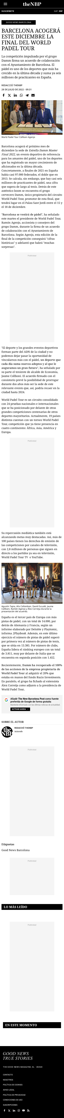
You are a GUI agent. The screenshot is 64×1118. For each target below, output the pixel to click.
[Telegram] (27, 95)
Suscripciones (10, 1105)
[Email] (33, 95)
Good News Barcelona (18, 22)
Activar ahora (19, 709)
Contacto (8, 1075)
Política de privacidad (14, 1095)
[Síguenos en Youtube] (23, 1110)
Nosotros (8, 1080)
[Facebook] (3, 95)
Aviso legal (8, 1090)
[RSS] (28, 1110)
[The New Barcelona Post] (18, 1056)
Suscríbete (7, 11)
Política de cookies (12, 1085)
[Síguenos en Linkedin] (14, 1110)
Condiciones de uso (12, 1100)
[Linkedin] (15, 95)
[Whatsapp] (21, 95)
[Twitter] (9, 95)
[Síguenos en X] (9, 1110)
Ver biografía (18, 731)
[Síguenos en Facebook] (4, 1110)
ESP (61, 11)
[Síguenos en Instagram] (18, 1110)
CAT (56, 11)
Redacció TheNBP (11, 85)
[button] (5, 4)
